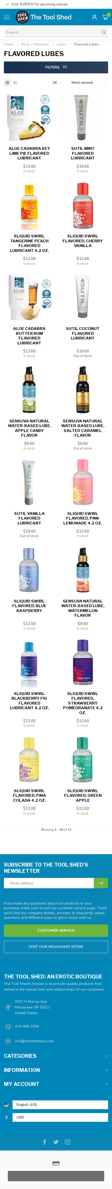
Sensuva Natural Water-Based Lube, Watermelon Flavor (82, 608)
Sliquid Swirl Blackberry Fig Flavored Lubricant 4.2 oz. (29, 700)
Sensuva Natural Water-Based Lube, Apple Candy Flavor (29, 428)
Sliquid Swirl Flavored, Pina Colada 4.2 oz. (29, 796)
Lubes (61, 44)
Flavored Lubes (86, 44)
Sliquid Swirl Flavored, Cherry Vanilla (83, 241)
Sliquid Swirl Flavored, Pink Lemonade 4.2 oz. (82, 518)
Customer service (56, 930)
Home (9, 44)
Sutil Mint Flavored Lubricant (83, 153)
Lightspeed (30, 1178)
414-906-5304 (27, 1026)
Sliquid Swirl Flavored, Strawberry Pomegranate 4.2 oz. (83, 703)
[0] (105, 17)
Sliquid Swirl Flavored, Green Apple (83, 796)
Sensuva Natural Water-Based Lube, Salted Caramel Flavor (82, 428)
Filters (52, 67)
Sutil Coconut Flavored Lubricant (82, 333)
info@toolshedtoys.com (34, 1041)
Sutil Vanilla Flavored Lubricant (29, 518)
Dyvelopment (85, 1178)
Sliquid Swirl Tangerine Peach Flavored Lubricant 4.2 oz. (29, 243)
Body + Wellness (35, 44)
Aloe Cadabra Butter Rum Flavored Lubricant (29, 335)
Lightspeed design (55, 1178)
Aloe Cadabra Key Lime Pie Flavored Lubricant (29, 153)
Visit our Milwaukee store (56, 946)
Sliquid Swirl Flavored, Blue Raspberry (29, 606)
